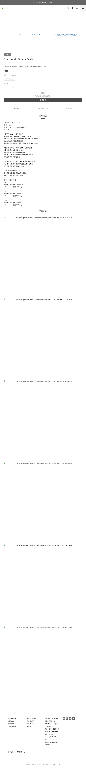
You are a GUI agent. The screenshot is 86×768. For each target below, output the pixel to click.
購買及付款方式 (32, 718)
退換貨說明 (30, 721)
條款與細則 (12, 726)
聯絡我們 (43, 100)
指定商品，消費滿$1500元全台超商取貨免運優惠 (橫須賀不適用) (26, 66)
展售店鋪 (11, 721)
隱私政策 (11, 724)
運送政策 (29, 726)
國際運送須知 (31, 724)
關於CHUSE (12, 718)
